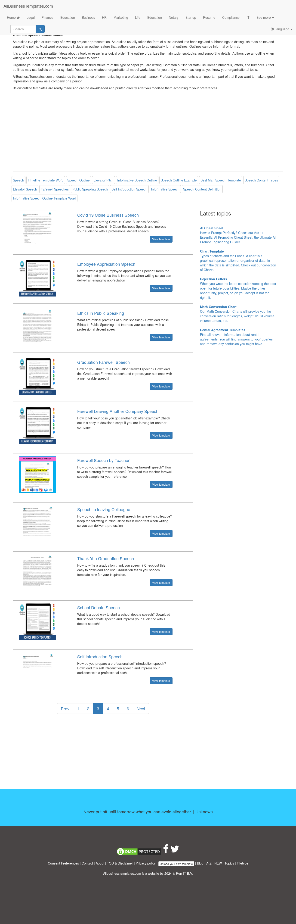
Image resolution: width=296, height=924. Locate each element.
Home (12, 17)
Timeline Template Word (46, 180)
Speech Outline (78, 180)
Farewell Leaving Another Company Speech (117, 411)
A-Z (209, 863)
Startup (190, 17)
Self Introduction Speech (100, 656)
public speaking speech (90, 189)
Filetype (242, 863)
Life (137, 17)
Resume (209, 17)
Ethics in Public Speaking (100, 313)
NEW (218, 863)
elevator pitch (103, 180)
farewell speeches (55, 189)
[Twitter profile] (174, 851)
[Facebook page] (166, 851)
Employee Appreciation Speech (106, 264)
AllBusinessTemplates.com (28, 6)
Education (67, 17)
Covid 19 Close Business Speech (108, 215)
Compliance (231, 17)
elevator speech (25, 189)
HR (104, 17)
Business (88, 17)
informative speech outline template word (44, 198)
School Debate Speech (98, 607)
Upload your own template (176, 864)
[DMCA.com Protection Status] (139, 851)
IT (248, 17)
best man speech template (220, 180)
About (100, 863)
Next (141, 708)
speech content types (261, 180)
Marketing (121, 17)
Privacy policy (146, 863)
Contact (87, 863)
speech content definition (202, 189)
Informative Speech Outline (137, 180)
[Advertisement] (148, 134)
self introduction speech (129, 189)
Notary (174, 17)
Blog (200, 863)
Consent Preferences (63, 863)
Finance (47, 17)
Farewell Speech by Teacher (103, 460)
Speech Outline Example (179, 180)
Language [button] (282, 29)
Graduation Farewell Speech (103, 362)
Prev (65, 708)
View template (161, 239)
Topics (229, 863)
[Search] (40, 29)
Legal (31, 17)
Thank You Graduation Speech (105, 558)
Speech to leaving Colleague (103, 509)
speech (18, 180)
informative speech (165, 189)
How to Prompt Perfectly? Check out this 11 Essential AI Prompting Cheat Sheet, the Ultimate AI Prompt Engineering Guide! (238, 235)
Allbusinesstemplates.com (122, 873)
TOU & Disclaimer (120, 863)
